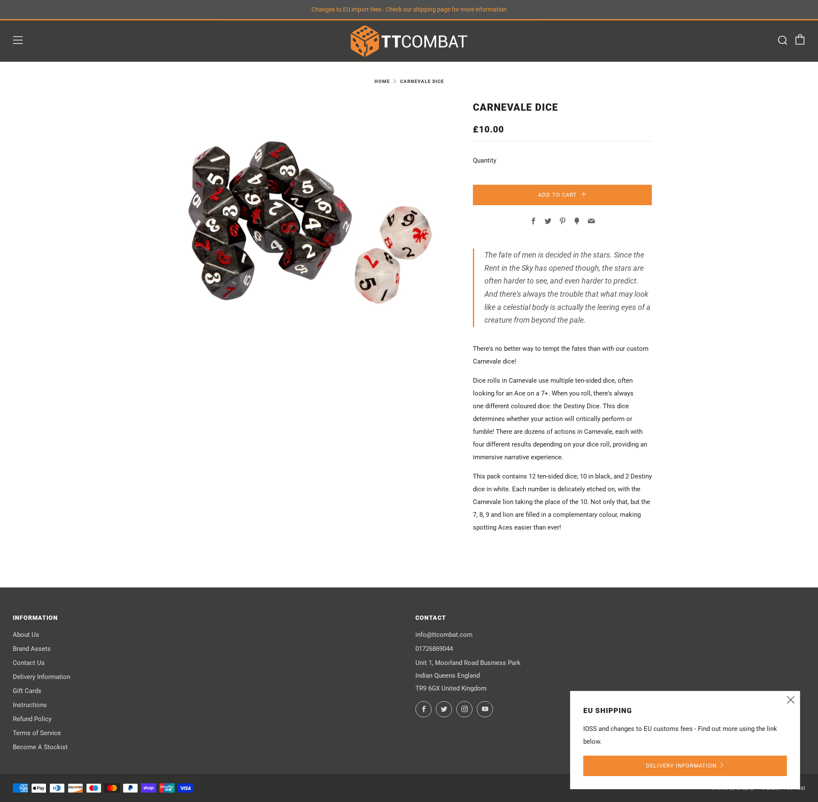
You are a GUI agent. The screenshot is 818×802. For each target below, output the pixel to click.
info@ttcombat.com (443, 635)
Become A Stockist (40, 747)
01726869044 (434, 649)
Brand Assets (32, 649)
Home (382, 81)
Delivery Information (41, 677)
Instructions (30, 705)
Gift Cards (27, 691)
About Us (26, 635)
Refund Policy (32, 719)
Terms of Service (37, 733)
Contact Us (29, 663)
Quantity (484, 160)
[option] (306, 222)
